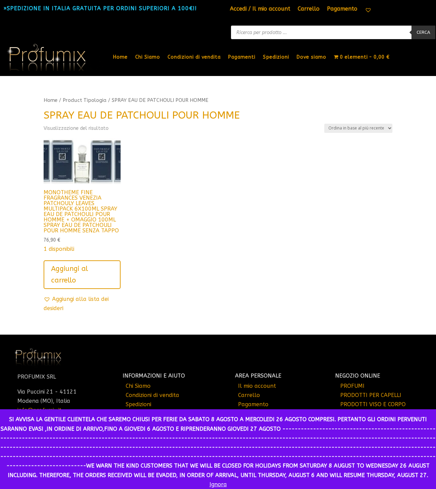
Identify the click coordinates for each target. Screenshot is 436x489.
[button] (82, 303)
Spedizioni (276, 57)
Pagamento (342, 9)
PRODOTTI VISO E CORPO (373, 404)
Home (120, 57)
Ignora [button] (218, 484)
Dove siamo (311, 57)
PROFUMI (352, 386)
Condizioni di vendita (194, 57)
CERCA (423, 32)
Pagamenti (241, 57)
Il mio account (257, 386)
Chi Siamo (147, 57)
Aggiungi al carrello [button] (69, 274)
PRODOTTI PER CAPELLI (370, 395)
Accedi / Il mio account (260, 9)
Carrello (309, 9)
